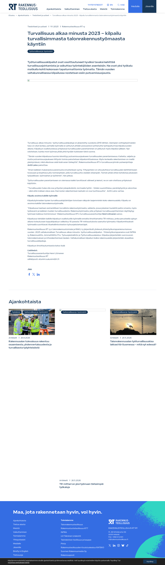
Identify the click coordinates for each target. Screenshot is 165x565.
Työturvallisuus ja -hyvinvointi (41, 51)
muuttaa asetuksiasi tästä (18, 562)
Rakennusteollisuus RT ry (73, 27)
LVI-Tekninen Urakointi (71, 536)
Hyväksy (150, 561)
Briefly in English (20, 551)
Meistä (103, 9)
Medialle (135, 6)
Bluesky (123, 545)
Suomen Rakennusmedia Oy (74, 551)
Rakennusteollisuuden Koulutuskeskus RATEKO (82, 547)
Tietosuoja (18, 555)
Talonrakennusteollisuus (72, 524)
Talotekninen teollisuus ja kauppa (76, 540)
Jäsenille (149, 6)
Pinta (63, 544)
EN (111, 5)
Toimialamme (118, 9)
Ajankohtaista (53, 9)
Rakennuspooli (67, 555)
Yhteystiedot (95, 5)
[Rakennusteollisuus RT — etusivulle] (23, 7)
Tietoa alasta (90, 9)
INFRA (64, 532)
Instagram (118, 545)
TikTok (127, 545)
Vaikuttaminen (72, 9)
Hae (122, 5)
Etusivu (12, 15)
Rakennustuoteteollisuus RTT (74, 528)
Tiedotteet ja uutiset (40, 15)
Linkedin (114, 545)
